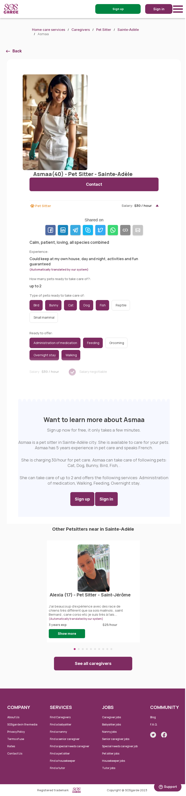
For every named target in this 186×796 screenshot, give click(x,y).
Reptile (121, 305)
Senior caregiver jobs (115, 739)
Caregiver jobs (111, 717)
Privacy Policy (16, 732)
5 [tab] (91, 649)
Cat (70, 305)
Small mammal (44, 317)
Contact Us (14, 753)
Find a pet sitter (60, 753)
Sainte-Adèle (128, 29)
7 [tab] (99, 649)
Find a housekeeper (62, 761)
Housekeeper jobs (113, 761)
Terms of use (15, 739)
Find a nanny (58, 732)
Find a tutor (57, 768)
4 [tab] (87, 649)
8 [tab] (103, 649)
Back (17, 51)
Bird (36, 305)
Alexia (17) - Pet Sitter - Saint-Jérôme (90, 595)
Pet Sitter (103, 29)
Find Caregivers (60, 717)
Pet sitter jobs (110, 753)
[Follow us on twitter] (153, 735)
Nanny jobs (109, 732)
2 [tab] (79, 649)
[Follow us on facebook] (164, 735)
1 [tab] (75, 649)
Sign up (82, 499)
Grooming (116, 343)
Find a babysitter (60, 724)
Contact (94, 184)
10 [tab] (111, 649)
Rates (11, 746)
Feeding (93, 343)
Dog (86, 305)
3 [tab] (83, 649)
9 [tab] (107, 649)
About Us (13, 717)
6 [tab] (95, 649)
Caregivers (80, 29)
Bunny (53, 305)
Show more (67, 633)
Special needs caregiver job (120, 746)
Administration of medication (55, 343)
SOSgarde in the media (22, 724)
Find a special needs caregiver (69, 746)
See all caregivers (93, 663)
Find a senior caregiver (65, 739)
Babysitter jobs (111, 724)
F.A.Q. (153, 724)
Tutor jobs (108, 768)
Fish (103, 305)
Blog (153, 717)
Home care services (48, 29)
